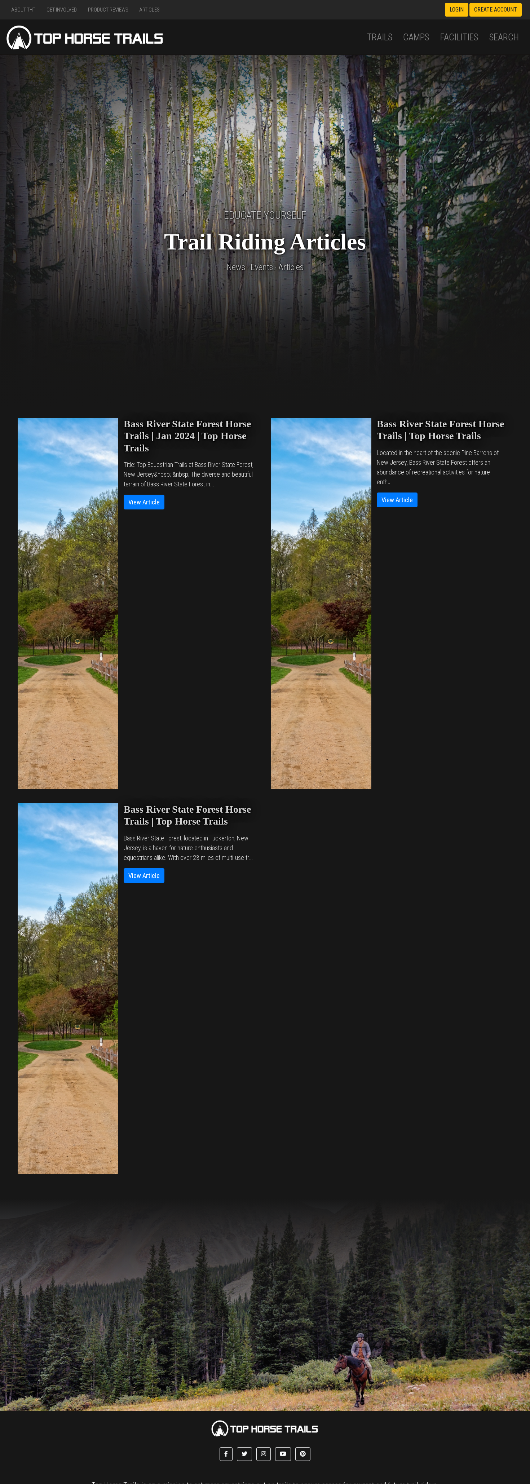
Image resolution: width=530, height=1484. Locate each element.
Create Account (495, 9)
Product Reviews (108, 9)
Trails (379, 37)
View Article (144, 502)
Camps (416, 37)
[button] (226, 1454)
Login (457, 9)
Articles (149, 9)
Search (504, 37)
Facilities (459, 37)
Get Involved (62, 9)
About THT (23, 9)
